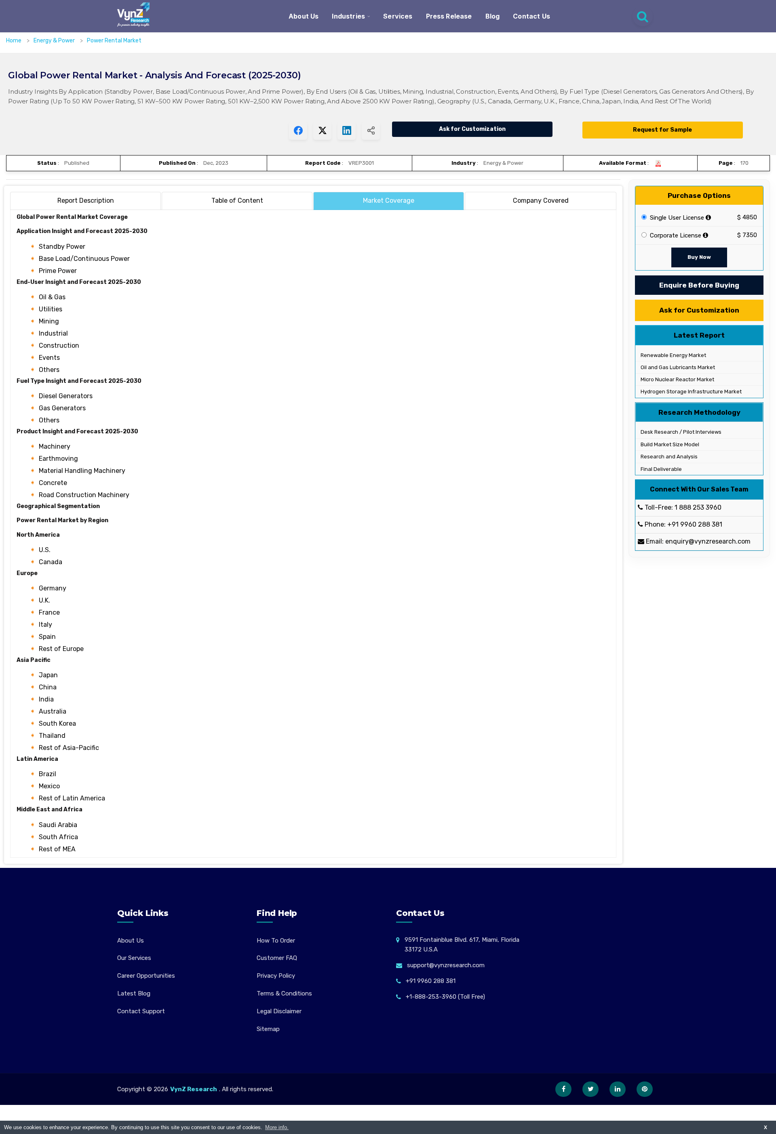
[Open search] (643, 16)
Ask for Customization (472, 129)
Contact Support (141, 1011)
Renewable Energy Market (672, 355)
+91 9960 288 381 (694, 525)
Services (397, 16)
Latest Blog (133, 993)
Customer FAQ (277, 958)
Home (13, 40)
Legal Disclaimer (279, 1011)
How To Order (276, 940)
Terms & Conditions (284, 993)
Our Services (134, 958)
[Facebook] (563, 1089)
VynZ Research (193, 1089)
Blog (492, 16)
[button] (754, 1112)
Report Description (85, 200)
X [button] (765, 1127)
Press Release (449, 16)
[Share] (371, 131)
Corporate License (675, 235)
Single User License (676, 217)
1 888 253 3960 (698, 508)
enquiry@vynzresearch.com (708, 542)
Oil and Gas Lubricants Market (677, 368)
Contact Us (531, 16)
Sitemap (268, 1029)
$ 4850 (747, 217)
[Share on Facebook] (298, 131)
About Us (303, 16)
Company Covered (541, 200)
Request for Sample (662, 129)
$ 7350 (747, 235)
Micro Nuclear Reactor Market (676, 380)
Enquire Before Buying (699, 285)
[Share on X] (322, 131)
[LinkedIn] (617, 1089)
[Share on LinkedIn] (346, 131)
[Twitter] (590, 1089)
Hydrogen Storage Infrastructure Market (690, 392)
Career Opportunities (146, 975)
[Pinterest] (645, 1089)
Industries (348, 16)
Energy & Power (55, 40)
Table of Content (237, 200)
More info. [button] (277, 1127)
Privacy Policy (276, 975)
